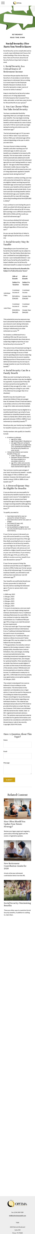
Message (6, 763)
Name (5, 740)
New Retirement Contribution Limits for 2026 (15, 866)
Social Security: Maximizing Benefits (17, 904)
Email (5, 751)
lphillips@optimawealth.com (17, 1215)
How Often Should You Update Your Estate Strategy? (14, 824)
